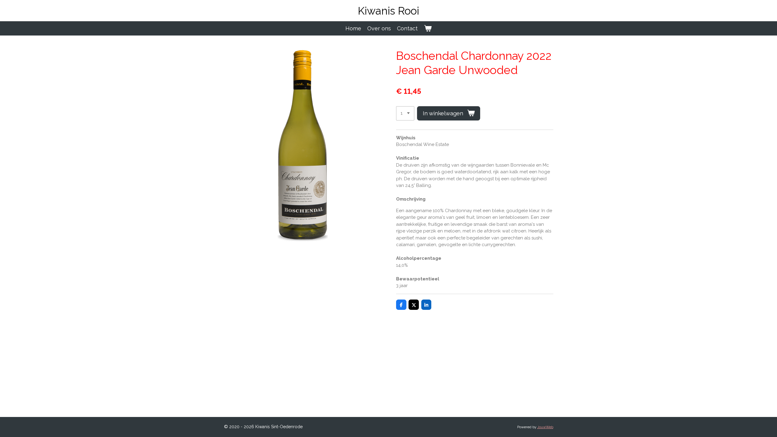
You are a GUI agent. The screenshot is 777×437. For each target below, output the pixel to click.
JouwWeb (545, 427)
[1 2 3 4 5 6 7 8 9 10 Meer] (405, 113)
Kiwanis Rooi (388, 11)
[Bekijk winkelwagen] (427, 28)
